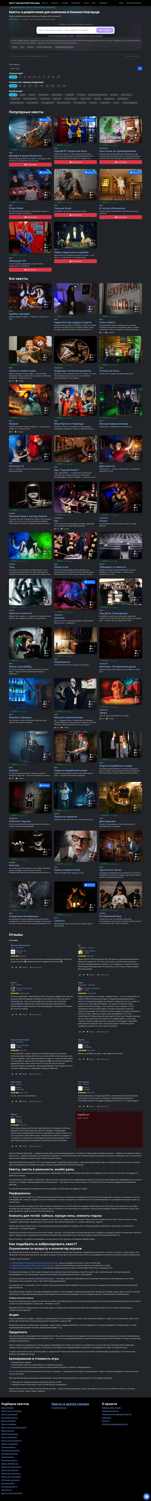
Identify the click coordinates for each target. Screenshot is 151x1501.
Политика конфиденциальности (115, 1424)
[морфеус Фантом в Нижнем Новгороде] (30, 844)
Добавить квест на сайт (111, 1408)
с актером (81, 95)
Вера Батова (21, 951)
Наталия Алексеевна (91, 988)
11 (36, 86)
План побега (16, 1082)
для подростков (48, 103)
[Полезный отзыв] (12, 967)
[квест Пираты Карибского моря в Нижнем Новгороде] (75, 746)
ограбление (15, 99)
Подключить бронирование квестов (116, 1414)
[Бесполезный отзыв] (16, 967)
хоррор (22, 95)
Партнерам (106, 1417)
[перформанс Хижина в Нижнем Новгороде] (75, 594)
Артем (85, 1045)
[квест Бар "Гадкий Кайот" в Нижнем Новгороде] (75, 448)
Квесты (45, 3)
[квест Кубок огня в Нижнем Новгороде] (75, 545)
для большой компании (98, 95)
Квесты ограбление (9, 1437)
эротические (85, 99)
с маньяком (44, 99)
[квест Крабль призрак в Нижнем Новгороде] (30, 296)
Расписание (31, 164)
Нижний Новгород (133, 3)
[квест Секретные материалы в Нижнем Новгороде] (30, 894)
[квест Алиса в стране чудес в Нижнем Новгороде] (30, 349)
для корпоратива (17, 103)
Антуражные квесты (9, 1460)
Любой (13, 77)
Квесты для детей (8, 1421)
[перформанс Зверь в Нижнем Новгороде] (120, 691)
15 (58, 86)
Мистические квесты (9, 1434)
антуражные (109, 99)
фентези (114, 95)
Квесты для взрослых (9, 1463)
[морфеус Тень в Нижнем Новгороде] (30, 545)
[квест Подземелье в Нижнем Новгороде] (75, 640)
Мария (86, 1087)
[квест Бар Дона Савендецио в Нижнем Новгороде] (120, 592)
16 (64, 86)
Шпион (14, 982)
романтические (71, 99)
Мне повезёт (105, 30)
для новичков (32, 103)
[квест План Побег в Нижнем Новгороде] (30, 184)
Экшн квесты (6, 1490)
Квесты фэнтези (7, 1431)
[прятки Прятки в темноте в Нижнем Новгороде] (30, 592)
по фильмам (43, 95)
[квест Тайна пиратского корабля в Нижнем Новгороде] (75, 235)
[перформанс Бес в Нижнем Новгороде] (75, 497)
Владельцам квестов (110, 1411)
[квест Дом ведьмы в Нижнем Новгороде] (120, 797)
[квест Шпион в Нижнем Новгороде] (30, 746)
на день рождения (130, 103)
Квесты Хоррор (7, 1408)
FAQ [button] (93, 3)
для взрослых (123, 99)
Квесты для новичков (9, 1470)
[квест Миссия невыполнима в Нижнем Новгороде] (120, 400)
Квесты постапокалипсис (11, 1440)
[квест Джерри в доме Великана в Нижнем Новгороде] (30, 132)
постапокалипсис (30, 99)
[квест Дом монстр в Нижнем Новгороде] (120, 448)
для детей (70, 95)
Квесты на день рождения (11, 1493)
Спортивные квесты (9, 1486)
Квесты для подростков (10, 1473)
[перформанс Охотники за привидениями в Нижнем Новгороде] (120, 129)
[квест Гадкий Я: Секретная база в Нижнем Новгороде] (75, 129)
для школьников (63, 103)
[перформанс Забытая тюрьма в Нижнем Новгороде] (30, 797)
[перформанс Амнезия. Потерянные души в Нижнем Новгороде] (120, 643)
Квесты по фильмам (9, 1414)
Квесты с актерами (8, 1424)
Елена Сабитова (22, 1045)
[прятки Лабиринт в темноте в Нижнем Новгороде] (120, 545)
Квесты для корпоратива (11, 1467)
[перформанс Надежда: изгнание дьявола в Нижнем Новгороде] (75, 349)
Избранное (75, 3)
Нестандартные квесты (10, 1480)
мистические (126, 95)
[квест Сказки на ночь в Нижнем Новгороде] (120, 349)
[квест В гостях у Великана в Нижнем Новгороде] (120, 184)
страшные (57, 99)
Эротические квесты (9, 1454)
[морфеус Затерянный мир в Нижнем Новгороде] (120, 894)
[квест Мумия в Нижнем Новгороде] (30, 400)
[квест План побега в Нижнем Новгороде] (120, 298)
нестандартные (80, 103)
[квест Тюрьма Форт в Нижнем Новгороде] (75, 184)
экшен (116, 103)
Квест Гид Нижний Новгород (24, 3)
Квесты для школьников (11, 1477)
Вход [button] (121, 3)
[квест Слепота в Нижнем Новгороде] (75, 897)
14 (53, 86)
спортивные (105, 103)
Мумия (81, 1040)
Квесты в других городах (70, 1404)
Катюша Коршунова (24, 988)
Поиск (86, 3)
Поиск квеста (14, 64)
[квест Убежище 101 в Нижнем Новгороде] (30, 237)
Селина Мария (89, 951)
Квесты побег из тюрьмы (11, 1411)
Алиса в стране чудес (20, 1040)
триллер (97, 99)
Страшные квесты (8, 1447)
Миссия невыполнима (20, 945)
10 (58, 77)
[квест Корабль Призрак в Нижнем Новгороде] (30, 693)
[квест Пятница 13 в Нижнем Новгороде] (30, 448)
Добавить (103, 3)
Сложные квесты (8, 1483)
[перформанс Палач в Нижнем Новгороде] (120, 497)
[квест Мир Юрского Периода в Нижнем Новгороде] (75, 400)
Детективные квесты (9, 1417)
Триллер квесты (7, 1457)
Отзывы (65, 3)
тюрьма (32, 95)
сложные (93, 103)
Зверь (80, 982)
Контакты (106, 1421)
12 (41, 86)
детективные (57, 95)
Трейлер (45, 120)
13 (47, 86)
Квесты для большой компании (14, 1427)
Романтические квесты (10, 1450)
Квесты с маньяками (9, 1444)
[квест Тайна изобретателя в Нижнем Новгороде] (75, 846)
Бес (79, 945)
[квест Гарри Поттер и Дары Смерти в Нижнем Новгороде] (75, 298)
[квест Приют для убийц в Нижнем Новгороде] (30, 643)
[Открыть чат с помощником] (146, 1496)
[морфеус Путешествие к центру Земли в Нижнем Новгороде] (30, 495)
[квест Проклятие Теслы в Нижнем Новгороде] (120, 846)
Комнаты (54, 3)
